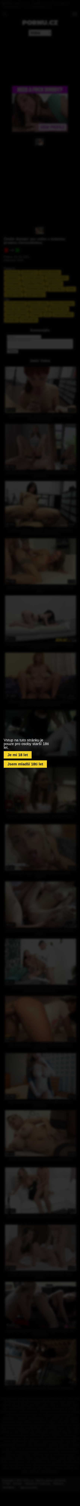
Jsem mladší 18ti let (25, 764)
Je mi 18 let (17, 755)
